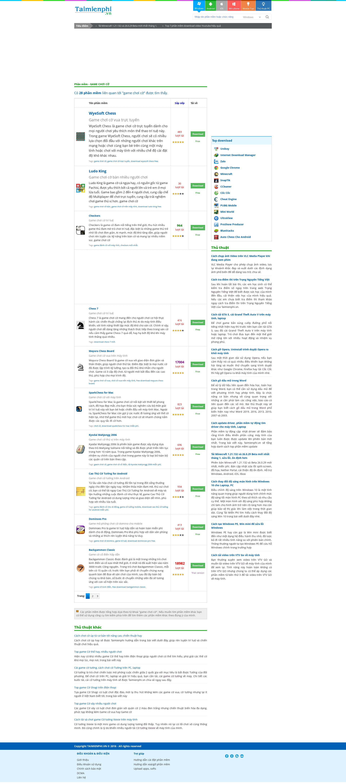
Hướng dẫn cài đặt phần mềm (152, 760)
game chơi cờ (100, 161)
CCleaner (225, 186)
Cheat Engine (228, 199)
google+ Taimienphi (232, 756)
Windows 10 (249, 490)
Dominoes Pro (98, 519)
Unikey (224, 148)
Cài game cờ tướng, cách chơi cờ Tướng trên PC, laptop (107, 667)
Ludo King (97, 171)
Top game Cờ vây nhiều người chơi (95, 703)
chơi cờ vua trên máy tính (123, 380)
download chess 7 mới (104, 341)
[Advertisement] (173, 55)
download (93, 10)
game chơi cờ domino (104, 540)
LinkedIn (242, 756)
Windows (199, 8)
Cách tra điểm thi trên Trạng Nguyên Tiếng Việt (240, 279)
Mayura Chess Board (101, 351)
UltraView (226, 218)
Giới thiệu (83, 760)
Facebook (227, 756)
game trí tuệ (121, 540)
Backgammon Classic (102, 550)
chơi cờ (97, 425)
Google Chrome (230, 167)
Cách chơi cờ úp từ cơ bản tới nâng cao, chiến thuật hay (108, 635)
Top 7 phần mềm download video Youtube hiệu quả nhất (191, 26)
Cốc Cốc (225, 193)
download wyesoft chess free (144, 161)
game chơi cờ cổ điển (117, 464)
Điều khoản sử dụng (89, 764)
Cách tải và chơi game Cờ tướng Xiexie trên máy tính (105, 719)
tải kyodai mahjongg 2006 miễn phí (144, 464)
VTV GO (240, 563)
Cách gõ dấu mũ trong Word (228, 380)
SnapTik (225, 180)
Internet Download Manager (238, 155)
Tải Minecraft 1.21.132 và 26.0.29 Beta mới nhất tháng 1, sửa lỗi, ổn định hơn (126, 26)
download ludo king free (149, 206)
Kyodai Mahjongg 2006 (103, 435)
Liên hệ (81, 777)
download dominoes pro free (141, 540)
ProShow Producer (232, 224)
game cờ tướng (172, 676)
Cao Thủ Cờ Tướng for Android (108, 473)
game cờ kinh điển (102, 587)
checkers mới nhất (129, 245)
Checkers (94, 215)
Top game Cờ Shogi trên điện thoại (95, 687)
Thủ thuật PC (263, 8)
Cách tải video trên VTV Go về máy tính (235, 555)
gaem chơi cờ (100, 464)
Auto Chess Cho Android (235, 237)
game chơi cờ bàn (102, 206)
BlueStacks (227, 230)
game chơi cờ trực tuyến (118, 161)
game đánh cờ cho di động (106, 506)
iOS (221, 8)
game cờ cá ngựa (118, 183)
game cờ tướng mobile (130, 506)
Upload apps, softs (145, 768)
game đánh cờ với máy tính (106, 245)
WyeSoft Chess (102, 113)
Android (211, 8)
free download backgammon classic (128, 587)
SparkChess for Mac (101, 392)
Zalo (223, 161)
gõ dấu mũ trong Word (251, 408)
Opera (256, 358)
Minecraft (226, 174)
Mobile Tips (248, 8)
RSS (237, 756)
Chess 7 (93, 308)
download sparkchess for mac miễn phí (120, 425)
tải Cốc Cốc (265, 369)
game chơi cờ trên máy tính (124, 206)
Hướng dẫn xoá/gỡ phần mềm (152, 764)
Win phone (234, 8)
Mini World (227, 211)
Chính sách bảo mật (89, 768)
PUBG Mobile (228, 205)
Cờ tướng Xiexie (145, 728)
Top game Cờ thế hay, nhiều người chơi (98, 651)
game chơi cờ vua (102, 380)
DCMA (80, 773)
